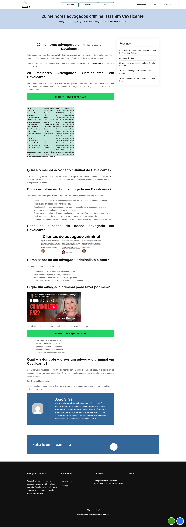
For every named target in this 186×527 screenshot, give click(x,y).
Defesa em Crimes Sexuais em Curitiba (108, 483)
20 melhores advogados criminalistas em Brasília (135, 72)
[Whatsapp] (171, 521)
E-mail (106, 5)
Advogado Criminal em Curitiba (105, 481)
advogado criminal (126, 58)
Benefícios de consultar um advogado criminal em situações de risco (137, 51)
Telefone (70, 5)
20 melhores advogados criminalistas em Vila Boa (137, 79)
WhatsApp (89, 5)
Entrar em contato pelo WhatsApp (70, 97)
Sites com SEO (104, 515)
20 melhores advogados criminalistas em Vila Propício (137, 64)
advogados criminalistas (90, 63)
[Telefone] (180, 521)
